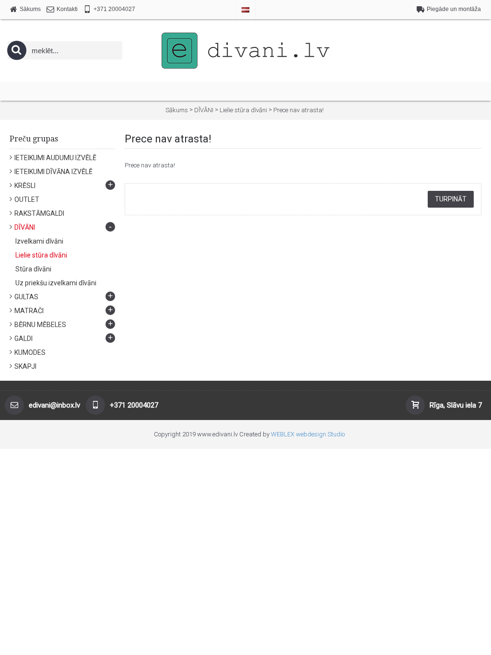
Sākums (176, 110)
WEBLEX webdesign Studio (308, 434)
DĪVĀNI (203, 110)
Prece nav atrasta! (298, 110)
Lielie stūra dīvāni (243, 110)
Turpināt (451, 199)
